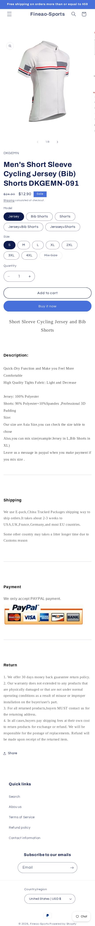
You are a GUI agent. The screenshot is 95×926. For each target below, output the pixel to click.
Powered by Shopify (62, 924)
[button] (9, 14)
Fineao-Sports (39, 924)
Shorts (65, 216)
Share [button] (12, 753)
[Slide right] (57, 142)
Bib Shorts (39, 216)
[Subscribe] (72, 867)
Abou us (15, 807)
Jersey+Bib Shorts (23, 227)
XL (53, 245)
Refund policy (19, 827)
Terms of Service (22, 817)
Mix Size (53, 256)
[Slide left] (37, 142)
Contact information (24, 838)
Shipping (9, 200)
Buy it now (47, 306)
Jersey (13, 216)
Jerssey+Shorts (63, 227)
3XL (11, 255)
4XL (29, 255)
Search (14, 796)
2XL (69, 245)
